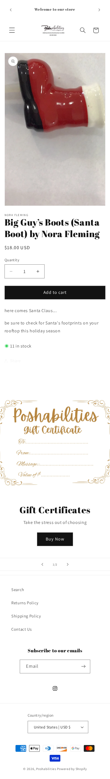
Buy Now (55, 539)
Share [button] (15, 360)
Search (17, 589)
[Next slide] (67, 564)
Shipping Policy (26, 616)
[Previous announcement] (11, 10)
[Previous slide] (42, 564)
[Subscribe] (83, 666)
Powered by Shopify (72, 769)
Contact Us (21, 629)
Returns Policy (25, 602)
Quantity (12, 259)
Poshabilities (46, 769)
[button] (11, 30)
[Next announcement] (99, 10)
